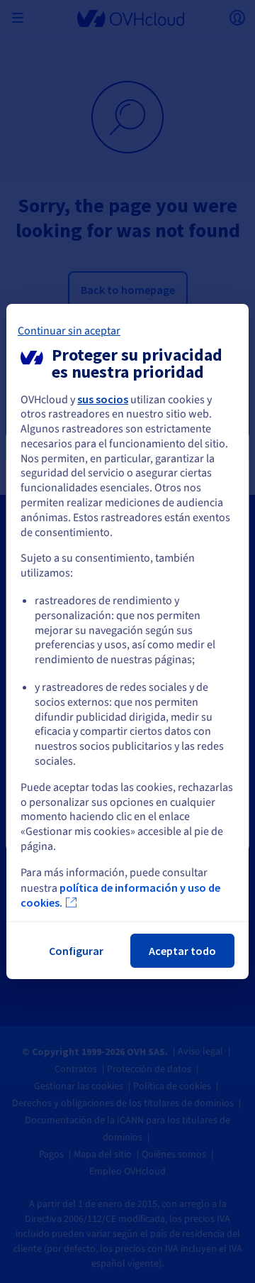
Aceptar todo (182, 951)
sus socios (102, 399)
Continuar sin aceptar (69, 331)
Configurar (76, 951)
